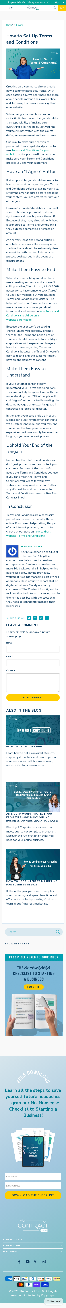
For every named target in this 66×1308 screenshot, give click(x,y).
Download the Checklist (33, 1195)
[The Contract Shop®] (33, 8)
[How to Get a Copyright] (33, 730)
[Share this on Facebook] (35, 618)
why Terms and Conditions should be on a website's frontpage (32, 316)
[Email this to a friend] (47, 618)
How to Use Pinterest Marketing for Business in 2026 (32, 883)
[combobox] (34, 932)
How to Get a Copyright (25, 746)
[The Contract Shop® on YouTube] (27, 1262)
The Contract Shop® (31, 1291)
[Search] (55, 8)
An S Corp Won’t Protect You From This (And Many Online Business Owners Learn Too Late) (32, 817)
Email (9, 656)
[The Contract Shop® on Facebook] (19, 1262)
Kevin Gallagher (31, 546)
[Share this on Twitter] (29, 618)
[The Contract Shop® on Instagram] (44, 1262)
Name (10, 643)
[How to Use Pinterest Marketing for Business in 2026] (33, 864)
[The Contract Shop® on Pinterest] (36, 1262)
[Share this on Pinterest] (41, 618)
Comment (11, 670)
